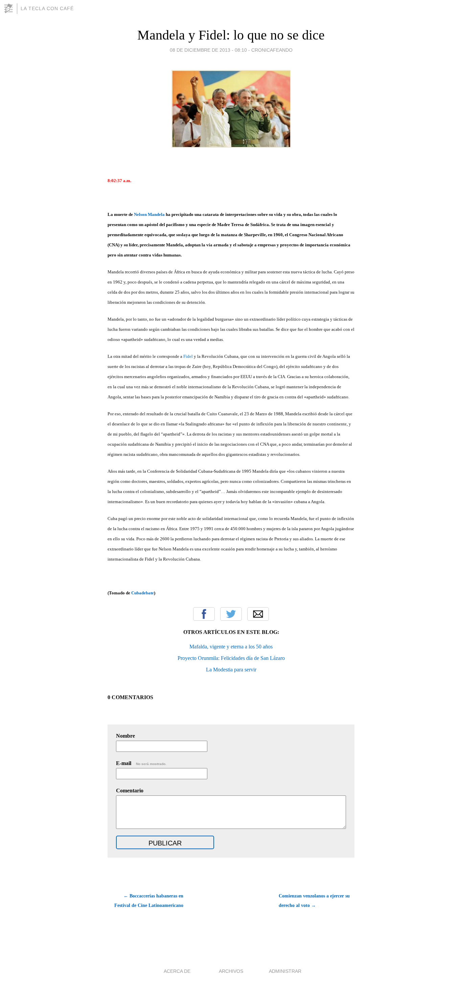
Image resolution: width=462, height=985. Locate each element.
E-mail (141, 763)
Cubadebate (142, 592)
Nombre (125, 736)
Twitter (231, 614)
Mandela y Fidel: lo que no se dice (231, 35)
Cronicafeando (272, 50)
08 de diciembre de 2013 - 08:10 (208, 50)
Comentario (129, 790)
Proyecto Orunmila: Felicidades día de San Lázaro (231, 658)
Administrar (285, 971)
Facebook (204, 614)
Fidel (188, 356)
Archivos (231, 971)
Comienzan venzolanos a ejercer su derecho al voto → (314, 900)
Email (258, 614)
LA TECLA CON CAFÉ (47, 8)
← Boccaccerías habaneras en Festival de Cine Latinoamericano (148, 900)
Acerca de (177, 971)
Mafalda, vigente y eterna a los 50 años (231, 646)
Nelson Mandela (149, 214)
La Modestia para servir (231, 669)
